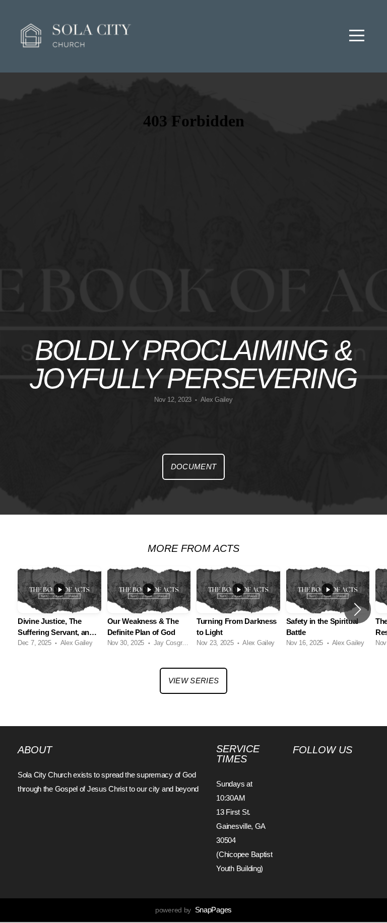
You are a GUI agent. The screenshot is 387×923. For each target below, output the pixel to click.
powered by (193, 910)
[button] (357, 609)
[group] (59, 609)
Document (193, 466)
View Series (193, 680)
